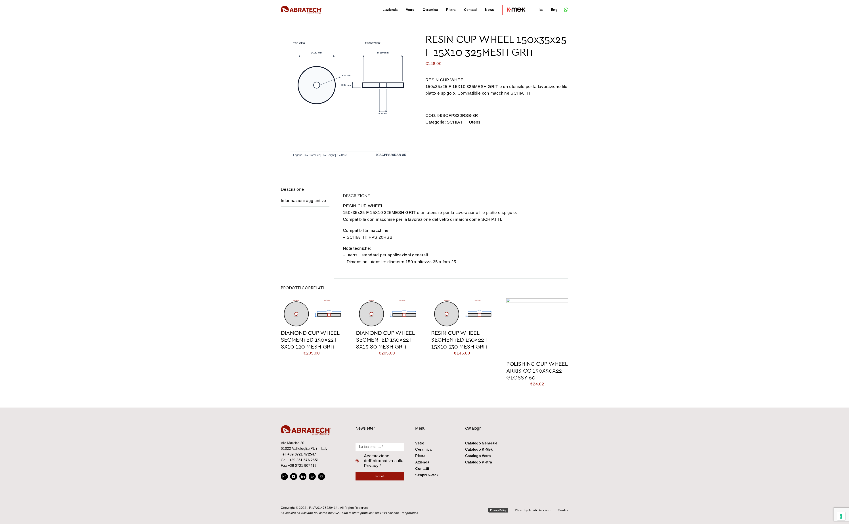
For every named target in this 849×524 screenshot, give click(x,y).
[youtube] (293, 476)
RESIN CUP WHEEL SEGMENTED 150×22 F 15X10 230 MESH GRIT (459, 339)
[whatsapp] (566, 9)
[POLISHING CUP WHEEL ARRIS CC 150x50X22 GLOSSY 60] (537, 301)
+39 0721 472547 (301, 454)
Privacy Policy (498, 510)
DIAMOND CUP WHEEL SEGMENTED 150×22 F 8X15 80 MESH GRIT (385, 339)
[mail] (321, 476)
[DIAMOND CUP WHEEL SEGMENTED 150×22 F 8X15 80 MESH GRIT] (387, 301)
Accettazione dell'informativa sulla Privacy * (383, 460)
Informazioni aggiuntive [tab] (303, 200)
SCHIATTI (457, 122)
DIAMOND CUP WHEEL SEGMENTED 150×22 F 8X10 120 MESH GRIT (310, 339)
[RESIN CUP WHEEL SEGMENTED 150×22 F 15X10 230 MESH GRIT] (462, 301)
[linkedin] (302, 476)
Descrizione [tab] (292, 189)
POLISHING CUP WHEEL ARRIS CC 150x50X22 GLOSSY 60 (537, 370)
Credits (563, 510)
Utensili (476, 122)
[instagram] (284, 476)
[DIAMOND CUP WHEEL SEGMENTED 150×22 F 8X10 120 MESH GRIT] (312, 301)
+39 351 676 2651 (304, 460)
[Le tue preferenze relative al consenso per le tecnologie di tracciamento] (841, 516)
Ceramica (423, 449)
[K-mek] (516, 9)
